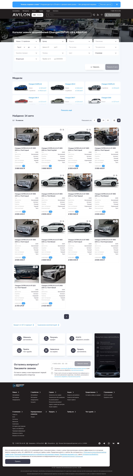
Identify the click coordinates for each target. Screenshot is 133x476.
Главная (14, 22)
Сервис (41, 11)
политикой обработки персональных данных (73, 368)
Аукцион (33, 402)
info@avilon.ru (51, 443)
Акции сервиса (53, 406)
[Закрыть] (117, 4)
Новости (14, 414)
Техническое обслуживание (57, 397)
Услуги (34, 11)
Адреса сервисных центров (56, 404)
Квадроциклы (16, 399)
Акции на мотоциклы (73, 397)
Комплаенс (15, 424)
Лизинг (33, 417)
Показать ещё (66, 110)
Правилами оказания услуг (69, 454)
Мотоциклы (26, 11)
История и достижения (18, 426)
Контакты (55, 11)
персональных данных (77, 370)
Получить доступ (105, 4)
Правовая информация (18, 431)
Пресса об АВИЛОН (18, 428)
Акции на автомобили (73, 395)
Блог (13, 417)
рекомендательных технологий (72, 456)
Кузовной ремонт (54, 399)
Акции (48, 11)
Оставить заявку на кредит (93, 395)
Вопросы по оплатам (18, 435)
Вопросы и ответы (17, 433)
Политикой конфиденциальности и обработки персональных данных (36, 454)
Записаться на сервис (55, 395)
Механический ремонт (55, 402)
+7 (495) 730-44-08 (20, 443)
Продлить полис (108, 397)
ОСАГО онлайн (108, 395)
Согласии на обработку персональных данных (67, 376)
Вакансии (15, 421)
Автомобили (15, 11)
